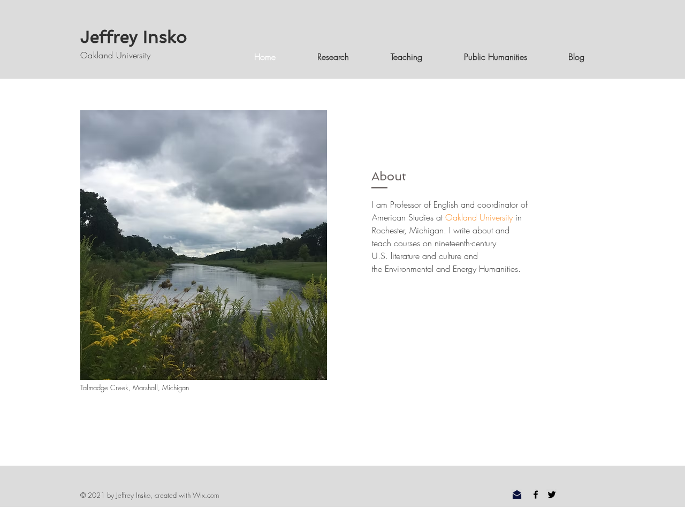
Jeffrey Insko (133, 37)
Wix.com (206, 495)
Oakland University (115, 55)
